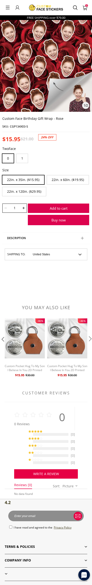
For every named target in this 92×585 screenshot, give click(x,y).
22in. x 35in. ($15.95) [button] (23, 179)
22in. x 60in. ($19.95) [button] (68, 179)
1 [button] (22, 158)
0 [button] (8, 158)
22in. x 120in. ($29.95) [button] (24, 191)
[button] (8, 7)
